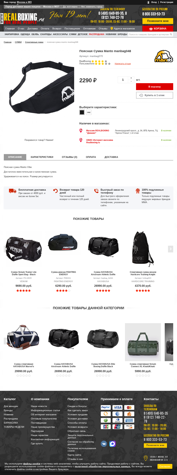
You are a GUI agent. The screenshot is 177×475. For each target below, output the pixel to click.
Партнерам (37, 431)
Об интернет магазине (44, 414)
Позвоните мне (158, 21)
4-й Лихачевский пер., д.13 (159, 458)
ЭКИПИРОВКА (11, 34)
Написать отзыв (123, 63)
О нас (21, 28)
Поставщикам (72, 28)
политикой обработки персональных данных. (103, 466)
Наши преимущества (43, 426)
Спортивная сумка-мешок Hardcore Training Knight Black (143, 273)
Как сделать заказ (78, 410)
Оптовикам (89, 28)
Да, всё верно (70, 6)
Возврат (56, 28)
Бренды (122, 34)
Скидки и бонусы (77, 406)
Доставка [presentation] (111, 157)
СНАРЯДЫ (46, 34)
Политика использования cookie (82, 449)
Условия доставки (78, 418)
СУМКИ (72, 34)
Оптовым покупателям (44, 418)
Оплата (45, 28)
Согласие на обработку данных (81, 442)
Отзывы (103, 28)
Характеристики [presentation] (42, 157)
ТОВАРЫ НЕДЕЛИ (14, 426)
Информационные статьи (45, 410)
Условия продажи (77, 414)
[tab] (15, 157)
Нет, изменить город (91, 6)
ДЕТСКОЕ (83, 34)
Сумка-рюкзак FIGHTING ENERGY (63, 273)
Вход (154, 2)
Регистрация (166, 2)
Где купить (37, 443)
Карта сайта (74, 454)
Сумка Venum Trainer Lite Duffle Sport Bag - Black (23, 273)
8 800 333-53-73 (153, 14)
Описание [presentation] (15, 157)
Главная (10, 28)
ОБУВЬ (35, 34)
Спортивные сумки (34, 42)
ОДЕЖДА (25, 34)
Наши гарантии (39, 435)
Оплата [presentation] (91, 157)
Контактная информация (45, 439)
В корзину (154, 86)
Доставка (32, 28)
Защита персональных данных (80, 436)
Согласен (165, 466)
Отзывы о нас (75, 459)
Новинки (111, 34)
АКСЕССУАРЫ (60, 34)
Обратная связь (77, 431)
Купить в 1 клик (155, 95)
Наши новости (39, 406)
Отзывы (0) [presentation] (69, 157)
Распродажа (96, 34)
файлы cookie (31, 463)
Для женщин (11, 406)
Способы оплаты (77, 422)
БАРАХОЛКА (11, 422)
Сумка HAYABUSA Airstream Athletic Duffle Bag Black (103, 273)
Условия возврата (78, 426)
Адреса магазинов (124, 28)
